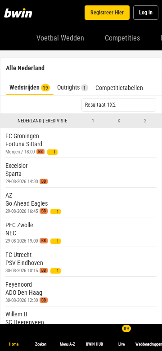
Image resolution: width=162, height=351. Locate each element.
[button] (81, 121)
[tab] (30, 86)
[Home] (20, 13)
